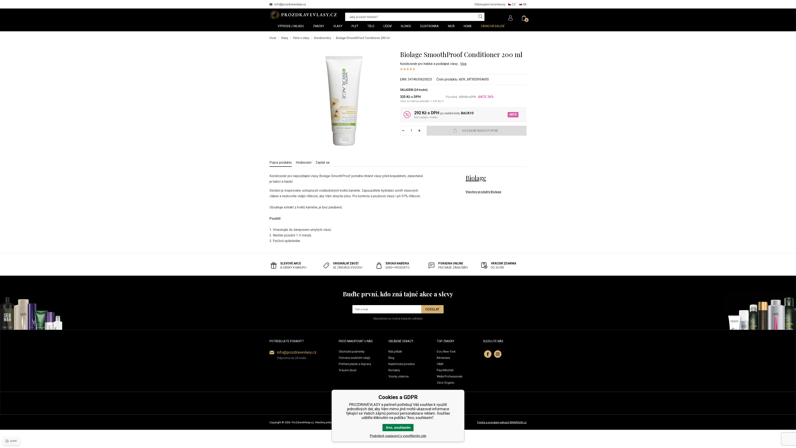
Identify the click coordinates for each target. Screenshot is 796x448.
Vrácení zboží (347, 370)
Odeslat (432, 309)
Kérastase (443, 357)
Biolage (476, 178)
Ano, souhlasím (398, 427)
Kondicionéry (322, 38)
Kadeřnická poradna (401, 364)
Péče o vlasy (301, 38)
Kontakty (394, 370)
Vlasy (284, 38)
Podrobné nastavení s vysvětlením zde (398, 436)
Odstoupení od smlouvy (489, 4)
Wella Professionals (449, 376)
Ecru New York (446, 351)
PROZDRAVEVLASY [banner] (303, 15)
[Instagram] (497, 354)
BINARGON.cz (518, 422)
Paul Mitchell (445, 370)
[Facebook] (487, 354)
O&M (440, 364)
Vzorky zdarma (398, 376)
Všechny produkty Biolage (483, 192)
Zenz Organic (445, 382)
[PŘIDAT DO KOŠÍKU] (477, 131)
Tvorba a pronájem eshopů (493, 422)
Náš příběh (395, 351)
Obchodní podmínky (352, 351)
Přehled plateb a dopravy (355, 364)
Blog (391, 357)
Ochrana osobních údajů (354, 357)
